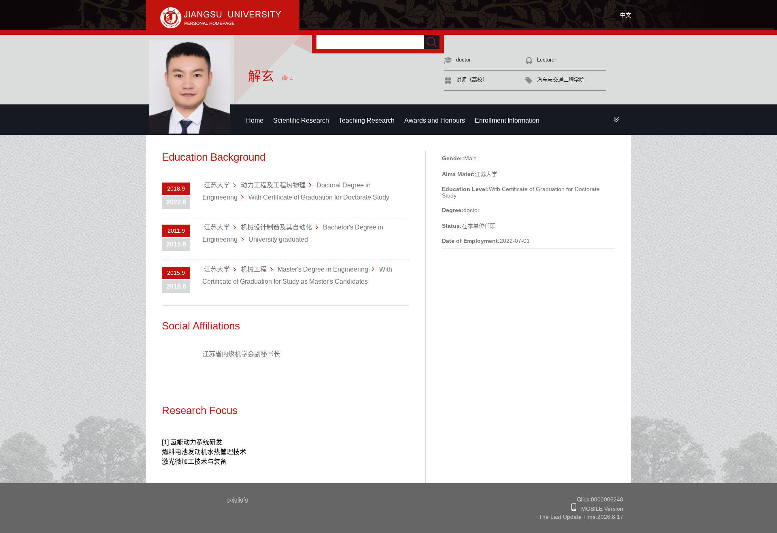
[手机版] (573, 508)
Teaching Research (367, 120)
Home (254, 120)
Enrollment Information (507, 120)
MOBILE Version (599, 508)
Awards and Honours (434, 120)
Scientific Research (301, 120)
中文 (625, 15)
